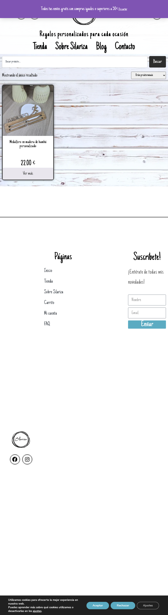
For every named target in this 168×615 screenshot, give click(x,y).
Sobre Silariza (71, 47)
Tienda (40, 47)
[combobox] (75, 62)
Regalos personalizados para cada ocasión (84, 34)
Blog (101, 47)
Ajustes (148, 605)
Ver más (28, 173)
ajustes (37, 611)
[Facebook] (15, 459)
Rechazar (123, 605)
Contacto (125, 47)
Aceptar (98, 605)
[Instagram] (27, 459)
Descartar (123, 9)
